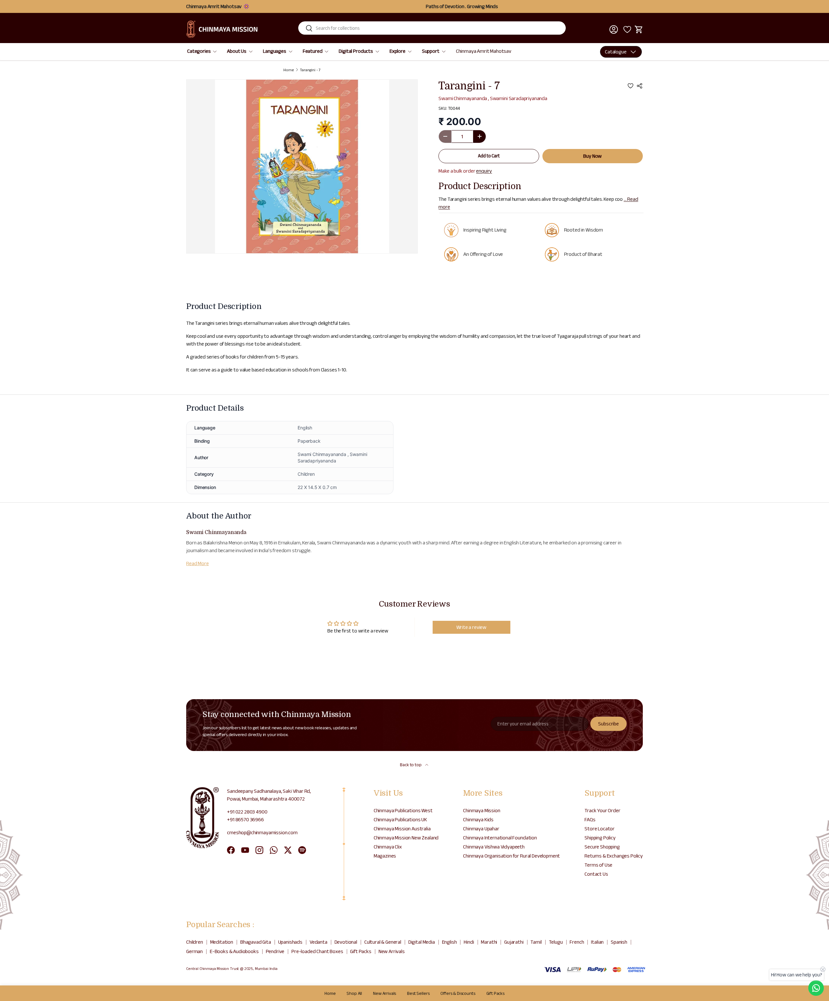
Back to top (411, 764)
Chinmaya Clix (388, 846)
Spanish (619, 942)
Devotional (346, 942)
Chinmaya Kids (478, 819)
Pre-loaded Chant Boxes (317, 951)
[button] (639, 29)
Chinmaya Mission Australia (402, 828)
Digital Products (356, 51)
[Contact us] (816, 988)
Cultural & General (382, 942)
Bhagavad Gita (255, 942)
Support (430, 51)
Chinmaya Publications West (403, 810)
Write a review (471, 627)
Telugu (556, 942)
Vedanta (318, 942)
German (194, 951)
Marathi (489, 942)
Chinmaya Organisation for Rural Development (511, 856)
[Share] (639, 86)
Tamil (535, 942)
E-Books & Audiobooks (234, 951)
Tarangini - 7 (310, 70)
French (577, 942)
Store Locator (600, 828)
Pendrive (275, 951)
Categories (198, 51)
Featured (313, 51)
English (449, 942)
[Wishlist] (626, 29)
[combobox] (432, 28)
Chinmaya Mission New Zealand (406, 837)
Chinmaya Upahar (481, 828)
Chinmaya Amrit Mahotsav (483, 51)
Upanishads (290, 942)
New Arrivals (392, 951)
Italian (597, 942)
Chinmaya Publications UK (400, 819)
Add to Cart (488, 155)
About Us (236, 51)
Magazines (385, 856)
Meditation (221, 942)
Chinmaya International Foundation (500, 837)
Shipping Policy (600, 837)
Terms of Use (598, 865)
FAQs (590, 819)
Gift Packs (360, 951)
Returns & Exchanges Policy (614, 856)
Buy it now (592, 156)
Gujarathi (514, 942)
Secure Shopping (602, 846)
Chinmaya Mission (481, 810)
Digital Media (421, 942)
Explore (397, 51)
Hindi (469, 942)
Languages (274, 51)
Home (288, 70)
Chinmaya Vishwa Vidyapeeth (494, 846)
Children (194, 942)
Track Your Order (602, 810)
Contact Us (596, 874)
